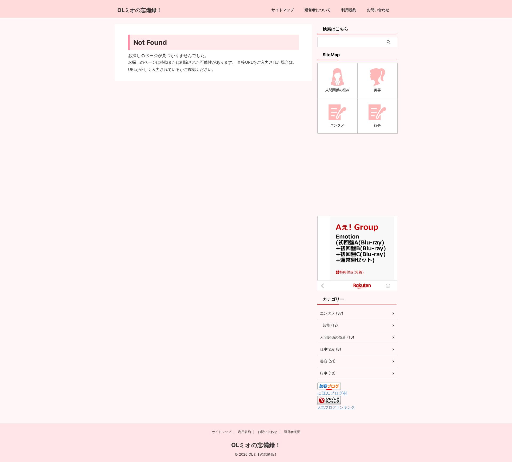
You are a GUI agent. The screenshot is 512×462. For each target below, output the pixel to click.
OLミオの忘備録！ (139, 10)
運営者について (318, 9)
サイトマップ (282, 9)
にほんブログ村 (332, 393)
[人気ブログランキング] (329, 401)
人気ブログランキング (336, 407)
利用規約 (348, 9)
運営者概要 (292, 432)
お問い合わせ (378, 9)
